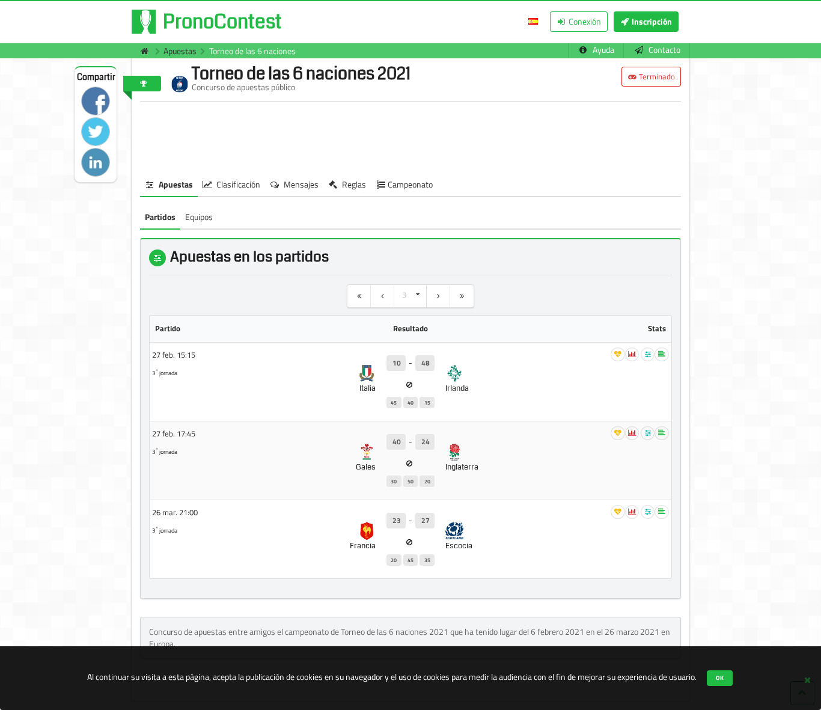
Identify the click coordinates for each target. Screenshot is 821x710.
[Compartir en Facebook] (95, 101)
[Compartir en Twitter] (95, 131)
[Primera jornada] (359, 296)
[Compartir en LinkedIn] (95, 162)
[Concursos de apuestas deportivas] (141, 50)
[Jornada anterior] (382, 296)
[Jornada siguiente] (438, 296)
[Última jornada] (462, 296)
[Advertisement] (410, 138)
